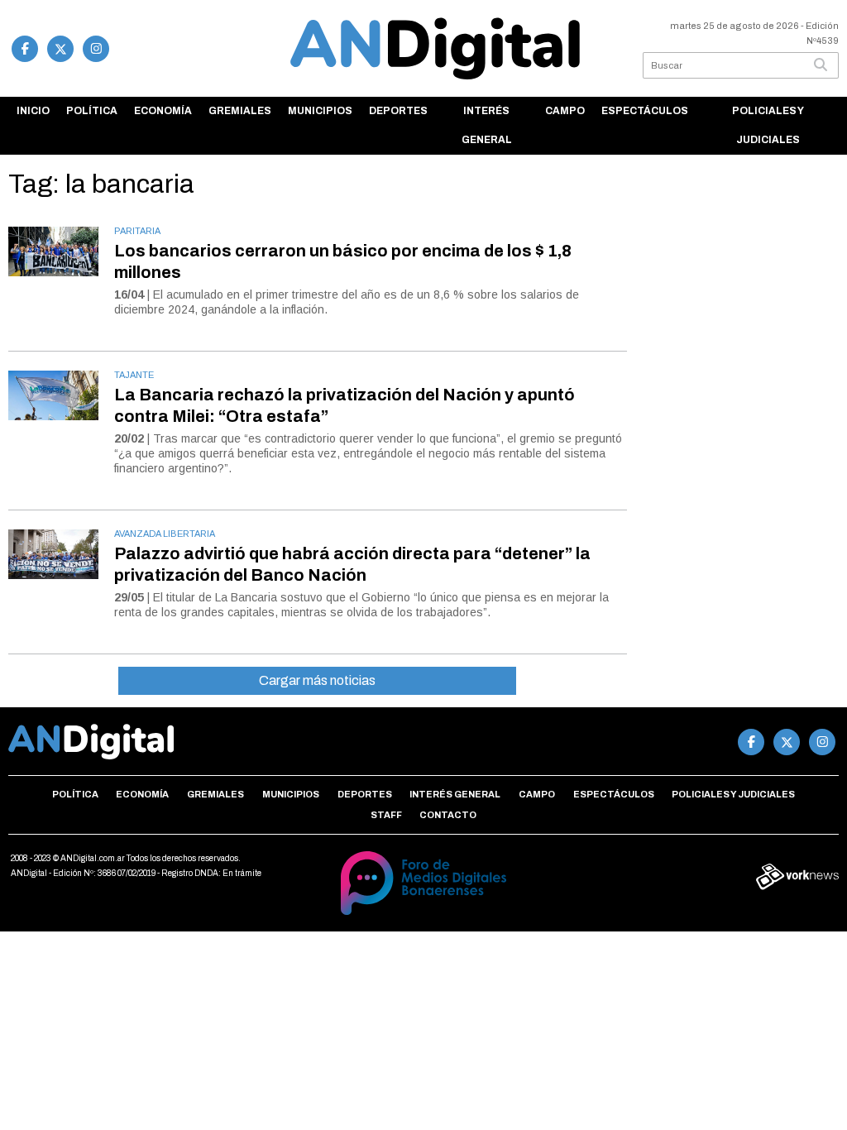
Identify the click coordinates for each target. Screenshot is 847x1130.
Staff (386, 815)
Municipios (320, 111)
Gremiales (239, 111)
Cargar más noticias (317, 680)
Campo (565, 111)
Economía (163, 111)
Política (91, 111)
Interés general (487, 125)
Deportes (398, 111)
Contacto (447, 815)
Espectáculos (644, 111)
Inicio (33, 111)
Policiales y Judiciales (768, 125)
